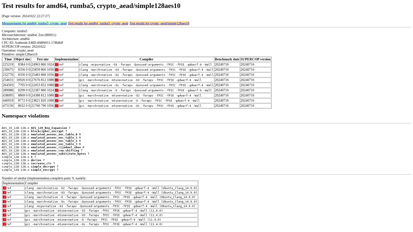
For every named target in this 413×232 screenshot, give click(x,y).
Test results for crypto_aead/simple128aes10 (159, 23)
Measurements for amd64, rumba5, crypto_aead (34, 23)
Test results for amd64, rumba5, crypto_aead (98, 23)
